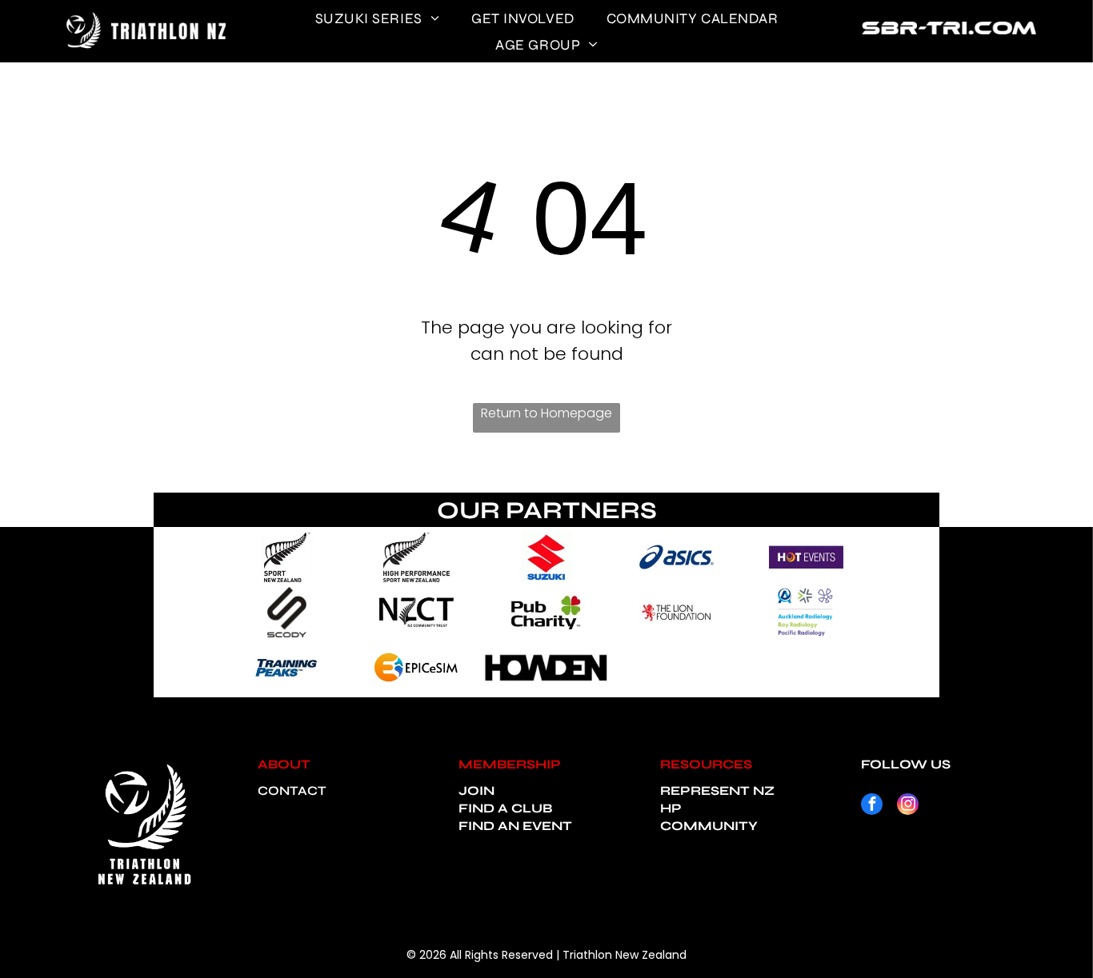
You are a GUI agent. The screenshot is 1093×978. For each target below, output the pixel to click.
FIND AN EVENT (515, 825)
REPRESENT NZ (717, 790)
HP (671, 808)
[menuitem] (377, 18)
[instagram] (908, 806)
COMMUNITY (709, 825)
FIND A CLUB (505, 808)
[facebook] (872, 806)
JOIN (476, 790)
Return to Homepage (546, 413)
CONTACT (292, 790)
